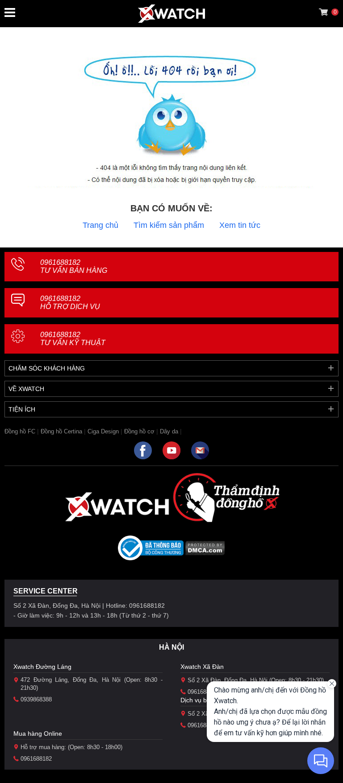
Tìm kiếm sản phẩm (169, 225)
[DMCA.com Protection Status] (205, 551)
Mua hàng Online (37, 733)
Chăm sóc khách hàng (46, 368)
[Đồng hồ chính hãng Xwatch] (171, 13)
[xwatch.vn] (117, 506)
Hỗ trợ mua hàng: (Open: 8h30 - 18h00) (71, 747)
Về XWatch (26, 388)
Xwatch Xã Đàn (202, 666)
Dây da (169, 431)
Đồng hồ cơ (139, 431)
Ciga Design (103, 431)
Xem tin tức (239, 225)
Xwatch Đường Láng (42, 666)
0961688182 (73, 266)
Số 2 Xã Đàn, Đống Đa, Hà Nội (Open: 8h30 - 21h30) (256, 680)
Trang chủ (100, 225)
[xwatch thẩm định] (226, 497)
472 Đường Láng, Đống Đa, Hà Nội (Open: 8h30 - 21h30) (92, 683)
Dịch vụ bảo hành (205, 700)
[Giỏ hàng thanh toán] (323, 12)
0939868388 (36, 699)
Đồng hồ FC (19, 431)
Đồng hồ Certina (61, 431)
